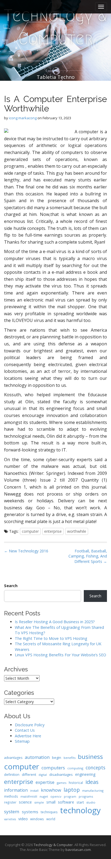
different (29, 774)
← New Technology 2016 (26, 550)
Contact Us (25, 730)
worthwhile (76, 531)
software (66, 802)
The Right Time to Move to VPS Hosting (51, 638)
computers (53, 768)
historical (76, 782)
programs (86, 796)
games (61, 783)
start (80, 802)
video (23, 818)
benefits (69, 758)
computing (75, 768)
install (34, 790)
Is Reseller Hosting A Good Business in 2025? (55, 621)
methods (11, 796)
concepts (95, 767)
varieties (10, 819)
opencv (55, 796)
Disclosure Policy (29, 724)
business (90, 756)
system (11, 811)
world (50, 819)
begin (56, 757)
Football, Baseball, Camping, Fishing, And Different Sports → (87, 556)
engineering (85, 774)
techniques (49, 812)
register (10, 802)
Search (11, 585)
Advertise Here (28, 735)
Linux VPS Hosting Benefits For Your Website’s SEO (60, 654)
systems (30, 811)
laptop (72, 789)
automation (37, 757)
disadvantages (61, 774)
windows (37, 819)
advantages (13, 757)
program (70, 796)
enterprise (53, 531)
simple (39, 802)
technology (80, 810)
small (51, 802)
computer (30, 531)
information (16, 790)
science (25, 802)
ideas (92, 782)
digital (43, 775)
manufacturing (92, 790)
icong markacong (23, 117)
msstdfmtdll (28, 796)
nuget (44, 796)
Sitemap (22, 741)
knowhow (51, 790)
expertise (45, 782)
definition (11, 774)
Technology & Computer (55, 27)
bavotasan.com (78, 849)
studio (90, 802)
